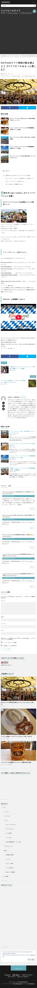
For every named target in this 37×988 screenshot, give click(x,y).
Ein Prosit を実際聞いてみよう (14, 184)
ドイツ (30, 75)
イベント (12, 73)
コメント (3, 600)
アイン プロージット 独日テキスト (15, 181)
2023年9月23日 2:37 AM (8, 539)
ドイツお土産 (9, 867)
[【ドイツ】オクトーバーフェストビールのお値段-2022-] (5, 446)
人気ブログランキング (6, 665)
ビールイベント (8, 76)
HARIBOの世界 (10, 855)
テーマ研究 (9, 833)
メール (3, 623)
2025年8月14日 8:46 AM (8, 578)
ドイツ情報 (5, 876)
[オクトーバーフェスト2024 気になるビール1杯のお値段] (5, 140)
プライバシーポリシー (23, 976)
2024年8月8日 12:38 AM (8, 558)
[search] (35, 5)
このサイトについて (27, 975)
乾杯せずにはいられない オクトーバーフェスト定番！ (17, 175)
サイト (2, 630)
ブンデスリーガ (8, 846)
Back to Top (18, 968)
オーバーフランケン (11, 824)
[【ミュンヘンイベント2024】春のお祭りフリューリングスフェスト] (5, 159)
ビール (7, 764)
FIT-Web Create (17, 983)
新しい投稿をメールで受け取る (9, 645)
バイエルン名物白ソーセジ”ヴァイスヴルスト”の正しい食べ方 (16, 736)
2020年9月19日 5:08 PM (8, 496)
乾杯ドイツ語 (21, 76)
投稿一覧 (23, 397)
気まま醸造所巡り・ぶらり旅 (13, 842)
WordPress (32, 983)
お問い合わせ (16, 975)
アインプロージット (12, 75)
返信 (32, 508)
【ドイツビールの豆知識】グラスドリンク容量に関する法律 (16, 762)
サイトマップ (11, 976)
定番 (26, 76)
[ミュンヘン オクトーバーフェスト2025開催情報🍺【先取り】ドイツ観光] (5, 131)
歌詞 (28, 76)
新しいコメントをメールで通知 (9, 642)
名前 (2, 617)
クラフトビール (10, 829)
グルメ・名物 (5, 738)
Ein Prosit (4, 75)
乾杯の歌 (15, 76)
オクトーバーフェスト (22, 75)
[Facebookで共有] (9, 107)
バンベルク (7, 816)
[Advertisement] (18, 33)
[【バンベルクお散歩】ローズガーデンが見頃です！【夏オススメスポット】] (32, 383)
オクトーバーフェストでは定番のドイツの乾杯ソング (19, 178)
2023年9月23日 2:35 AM (8, 519)
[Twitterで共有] (27, 107)
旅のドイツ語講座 (10, 872)
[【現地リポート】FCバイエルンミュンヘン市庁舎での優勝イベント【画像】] (5, 370)
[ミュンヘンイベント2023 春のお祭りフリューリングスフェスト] (5, 434)
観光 (31, 76)
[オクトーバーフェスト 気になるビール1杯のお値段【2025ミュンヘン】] (5, 121)
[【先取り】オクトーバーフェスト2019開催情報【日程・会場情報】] (5, 471)
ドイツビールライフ (11, 11)
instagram (7, 975)
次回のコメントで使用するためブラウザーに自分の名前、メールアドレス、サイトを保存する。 (18, 639)
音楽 (34, 76)
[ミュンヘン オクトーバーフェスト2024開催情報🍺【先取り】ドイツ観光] (5, 149)
